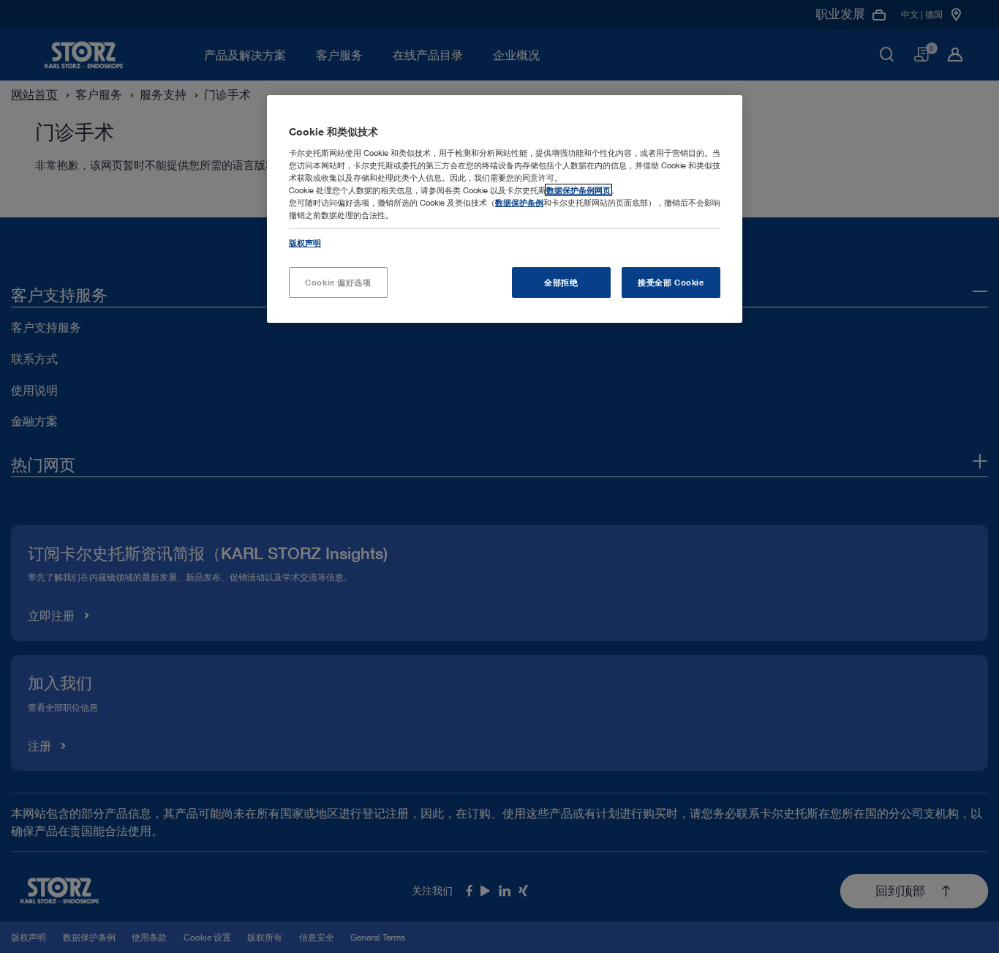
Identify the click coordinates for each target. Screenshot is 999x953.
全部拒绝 (561, 282)
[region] (504, 209)
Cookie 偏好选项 (338, 282)
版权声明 (305, 242)
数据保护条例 (519, 202)
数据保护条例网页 (578, 190)
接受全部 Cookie (671, 282)
